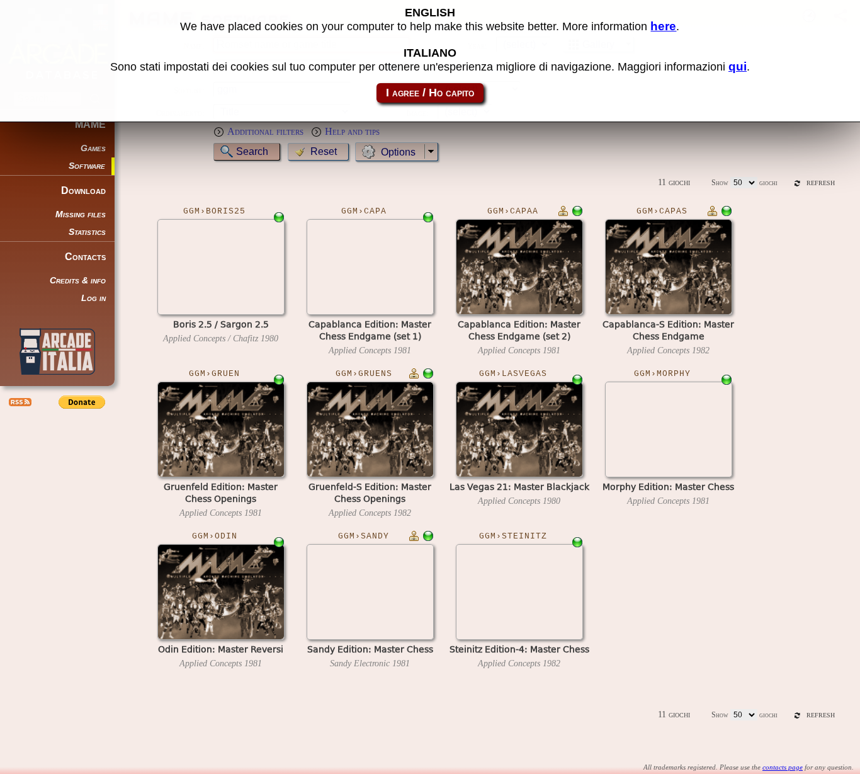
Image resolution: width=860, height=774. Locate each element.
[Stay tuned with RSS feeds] (18, 402)
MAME (90, 124)
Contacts (85, 256)
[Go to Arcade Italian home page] (57, 351)
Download (83, 190)
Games (93, 148)
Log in (93, 298)
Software (87, 166)
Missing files (80, 214)
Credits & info (78, 280)
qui (737, 66)
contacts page (782, 767)
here (663, 26)
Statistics (87, 232)
